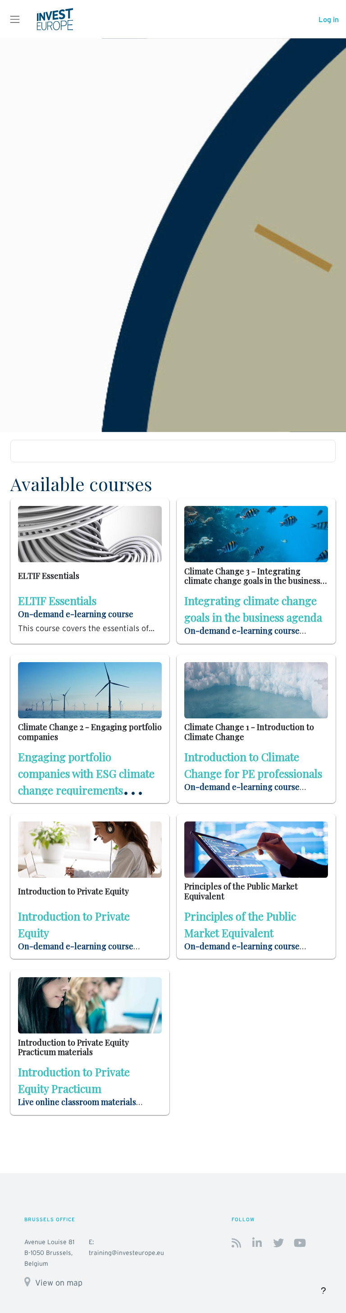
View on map (58, 1282)
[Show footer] (323, 1290)
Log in (329, 19)
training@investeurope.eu (126, 1252)
